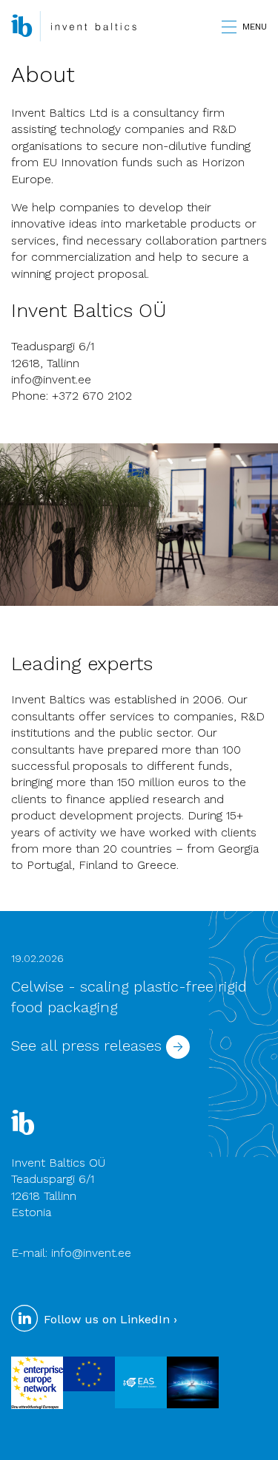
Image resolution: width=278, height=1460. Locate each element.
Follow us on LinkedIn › (108, 1319)
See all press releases (88, 1045)
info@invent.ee (51, 379)
